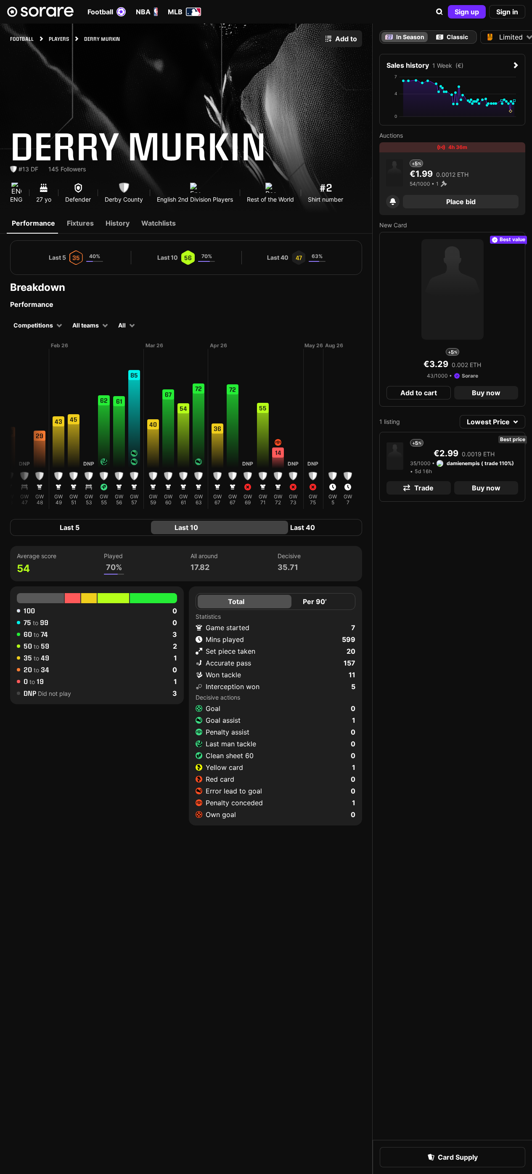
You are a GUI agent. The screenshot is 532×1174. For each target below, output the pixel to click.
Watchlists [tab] (158, 223)
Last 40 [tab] (302, 527)
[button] (439, 11)
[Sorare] (40, 12)
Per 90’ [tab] (315, 601)
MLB (175, 12)
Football (100, 12)
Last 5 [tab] (69, 527)
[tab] (452, 37)
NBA (143, 12)
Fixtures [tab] (80, 223)
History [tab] (118, 223)
